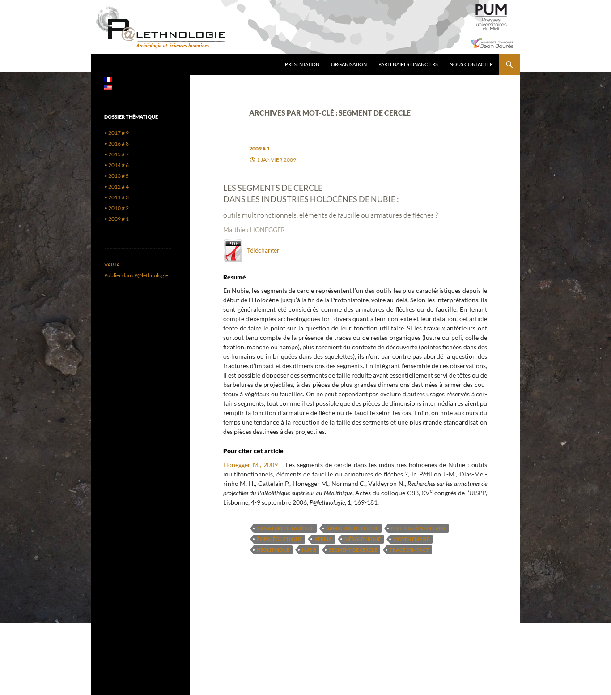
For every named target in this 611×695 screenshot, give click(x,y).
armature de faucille (285, 528)
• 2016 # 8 (116, 143)
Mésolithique (362, 539)
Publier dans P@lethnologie (136, 275)
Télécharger (261, 250)
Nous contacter (471, 64)
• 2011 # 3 (116, 197)
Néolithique (273, 550)
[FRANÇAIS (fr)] (108, 79)
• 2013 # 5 (116, 175)
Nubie (309, 550)
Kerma (323, 539)
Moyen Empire (411, 539)
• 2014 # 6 (116, 165)
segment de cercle (353, 550)
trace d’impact (409, 550)
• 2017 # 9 (116, 132)
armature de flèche (352, 528)
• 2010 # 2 (116, 208)
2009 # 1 (259, 148)
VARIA (112, 264)
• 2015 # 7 (116, 154)
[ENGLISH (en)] (108, 87)
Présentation (302, 64)
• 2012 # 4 (116, 186)
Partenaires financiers (408, 64)
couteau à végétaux (418, 528)
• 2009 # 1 (116, 218)
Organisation (349, 64)
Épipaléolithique (279, 539)
